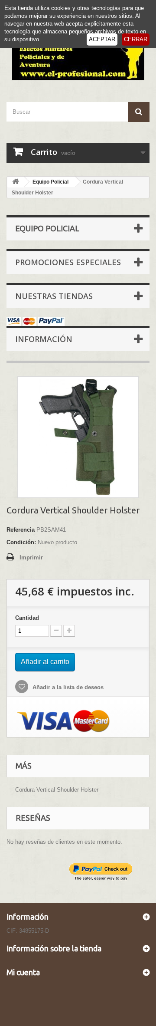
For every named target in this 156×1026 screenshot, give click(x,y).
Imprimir (31, 557)
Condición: (21, 542)
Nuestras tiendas (54, 296)
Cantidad (27, 618)
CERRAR (135, 39)
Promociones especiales (68, 262)
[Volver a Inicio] (15, 182)
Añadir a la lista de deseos (67, 687)
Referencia (20, 529)
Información (43, 339)
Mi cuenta (23, 972)
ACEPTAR (102, 39)
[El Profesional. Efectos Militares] (78, 55)
